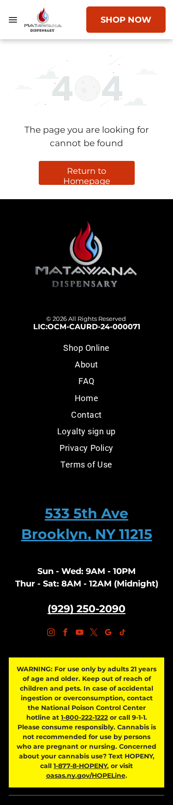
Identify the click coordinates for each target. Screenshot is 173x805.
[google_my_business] (108, 634)
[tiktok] (122, 634)
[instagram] (51, 634)
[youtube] (79, 634)
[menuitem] (86, 347)
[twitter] (94, 634)
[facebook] (65, 634)
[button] (12, 19)
